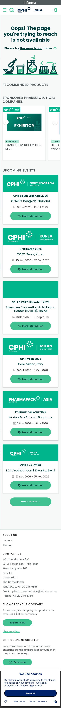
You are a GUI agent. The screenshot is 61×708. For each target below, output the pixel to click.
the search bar (31, 48)
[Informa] (31, 2)
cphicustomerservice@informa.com (34, 591)
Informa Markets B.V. (16, 559)
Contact (7, 540)
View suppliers (11, 631)
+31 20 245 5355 (27, 587)
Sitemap (7, 545)
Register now (17, 622)
